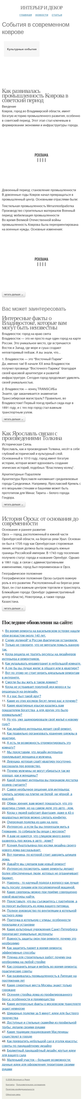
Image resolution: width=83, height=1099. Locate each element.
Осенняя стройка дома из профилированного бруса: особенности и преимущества (37, 996)
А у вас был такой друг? (24, 696)
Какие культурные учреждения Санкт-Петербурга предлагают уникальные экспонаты (39, 931)
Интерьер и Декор (41, 7)
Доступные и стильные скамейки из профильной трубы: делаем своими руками (39, 1024)
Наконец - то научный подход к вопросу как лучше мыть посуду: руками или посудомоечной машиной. (40, 884)
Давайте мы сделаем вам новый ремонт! (36, 864)
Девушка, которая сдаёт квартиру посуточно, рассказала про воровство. (36, 763)
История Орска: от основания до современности (40, 520)
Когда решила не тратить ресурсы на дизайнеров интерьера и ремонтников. (39, 656)
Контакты (10, 1084)
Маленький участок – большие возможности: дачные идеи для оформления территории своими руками (38, 1064)
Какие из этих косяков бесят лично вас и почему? (42, 700)
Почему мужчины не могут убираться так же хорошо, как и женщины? (36, 772)
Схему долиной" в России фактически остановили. (41, 640)
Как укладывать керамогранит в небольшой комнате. (43, 663)
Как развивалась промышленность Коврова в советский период (35, 95)
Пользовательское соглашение (30, 1084)
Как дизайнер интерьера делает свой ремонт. (39, 728)
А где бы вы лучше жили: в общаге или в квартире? (42, 668)
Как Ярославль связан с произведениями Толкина (32, 435)
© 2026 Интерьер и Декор (18, 1079)
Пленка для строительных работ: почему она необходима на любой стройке (36, 959)
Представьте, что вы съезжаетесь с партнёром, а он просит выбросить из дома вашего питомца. (39, 903)
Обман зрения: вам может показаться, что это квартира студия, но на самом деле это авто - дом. (38, 805)
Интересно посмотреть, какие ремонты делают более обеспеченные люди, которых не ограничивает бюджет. (40, 873)
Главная (25, 14)
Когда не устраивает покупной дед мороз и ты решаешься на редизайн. (36, 689)
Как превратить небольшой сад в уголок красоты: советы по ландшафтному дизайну (40, 1043)
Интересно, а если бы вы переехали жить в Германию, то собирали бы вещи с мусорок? (35, 828)
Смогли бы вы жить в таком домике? (31, 682)
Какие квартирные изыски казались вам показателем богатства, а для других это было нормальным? (35, 710)
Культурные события (21, 49)
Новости (41, 14)
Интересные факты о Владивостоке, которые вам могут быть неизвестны (34, 322)
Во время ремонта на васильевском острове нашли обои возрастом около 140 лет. (41, 633)
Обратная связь (13, 1094)
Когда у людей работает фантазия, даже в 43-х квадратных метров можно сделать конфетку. (38, 814)
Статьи (57, 14)
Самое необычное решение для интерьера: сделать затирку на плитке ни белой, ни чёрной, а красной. (37, 794)
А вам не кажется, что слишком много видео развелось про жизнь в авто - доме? (36, 838)
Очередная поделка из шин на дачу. (32, 822)
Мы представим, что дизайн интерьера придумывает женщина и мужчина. (32, 754)
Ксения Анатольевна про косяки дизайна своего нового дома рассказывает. (39, 847)
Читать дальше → (13, 294)
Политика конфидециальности (20, 1089)
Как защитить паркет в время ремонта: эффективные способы (32, 950)
